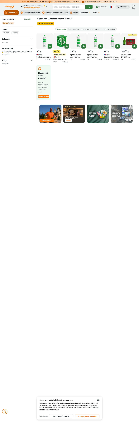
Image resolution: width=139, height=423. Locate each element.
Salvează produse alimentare (56, 12)
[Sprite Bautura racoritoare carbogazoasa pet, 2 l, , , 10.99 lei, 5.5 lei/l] (95, 41)
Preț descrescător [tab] (108, 29)
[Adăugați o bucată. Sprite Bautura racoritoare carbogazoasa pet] (50, 46)
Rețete (75, 12)
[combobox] (69, 7)
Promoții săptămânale (31, 12)
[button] (122, 7)
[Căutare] (89, 7)
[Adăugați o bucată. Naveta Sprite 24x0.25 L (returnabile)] (134, 46)
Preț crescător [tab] (74, 29)
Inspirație (84, 12)
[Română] (112, 7)
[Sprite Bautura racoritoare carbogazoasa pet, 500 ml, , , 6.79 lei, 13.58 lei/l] (112, 41)
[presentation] (50, 114)
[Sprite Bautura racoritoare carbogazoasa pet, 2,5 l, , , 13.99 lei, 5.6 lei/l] (78, 41)
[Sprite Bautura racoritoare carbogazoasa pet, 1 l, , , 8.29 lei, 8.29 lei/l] (44, 41)
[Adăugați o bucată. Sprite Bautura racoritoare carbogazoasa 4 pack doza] (67, 46)
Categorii (11, 12)
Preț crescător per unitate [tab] (90, 29)
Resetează (27, 19)
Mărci (95, 12)
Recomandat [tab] (61, 29)
